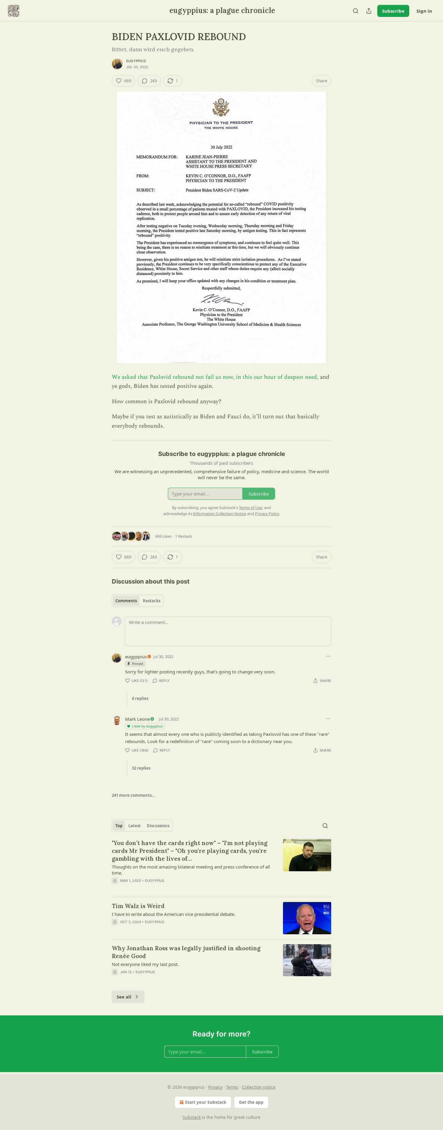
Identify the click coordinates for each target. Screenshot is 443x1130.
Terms (232, 1087)
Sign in (424, 11)
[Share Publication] (369, 11)
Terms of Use (250, 507)
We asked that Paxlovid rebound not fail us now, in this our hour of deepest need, (215, 377)
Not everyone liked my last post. (145, 964)
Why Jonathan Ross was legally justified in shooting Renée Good (186, 952)
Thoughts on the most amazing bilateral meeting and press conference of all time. (191, 870)
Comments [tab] (126, 600)
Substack (192, 1117)
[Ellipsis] (328, 656)
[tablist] (138, 601)
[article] (221, 865)
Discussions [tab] (158, 825)
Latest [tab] (134, 825)
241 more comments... (133, 795)
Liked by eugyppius (147, 726)
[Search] (356, 11)
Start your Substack (205, 1102)
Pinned (137, 663)
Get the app (251, 1102)
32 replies (141, 768)
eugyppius (136, 61)
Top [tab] (118, 825)
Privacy (215, 1087)
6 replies (140, 698)
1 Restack (183, 536)
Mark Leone (137, 719)
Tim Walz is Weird (138, 906)
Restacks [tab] (151, 600)
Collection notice (258, 1087)
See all (124, 997)
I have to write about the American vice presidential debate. (173, 914)
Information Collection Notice (219, 513)
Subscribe (393, 11)
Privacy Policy (267, 513)
